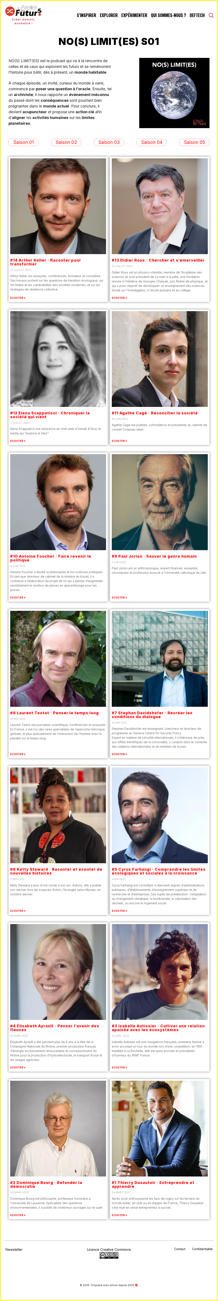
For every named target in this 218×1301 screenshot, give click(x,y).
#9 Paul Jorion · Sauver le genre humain (154, 556)
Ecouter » (18, 297)
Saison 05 (194, 142)
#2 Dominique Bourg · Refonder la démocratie (46, 1184)
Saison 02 (66, 142)
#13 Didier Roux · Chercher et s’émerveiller (158, 260)
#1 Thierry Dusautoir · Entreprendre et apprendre (153, 1184)
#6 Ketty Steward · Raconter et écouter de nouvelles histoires (56, 871)
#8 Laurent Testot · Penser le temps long (54, 713)
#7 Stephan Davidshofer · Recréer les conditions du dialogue (152, 715)
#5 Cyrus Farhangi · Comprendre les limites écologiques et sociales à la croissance (159, 871)
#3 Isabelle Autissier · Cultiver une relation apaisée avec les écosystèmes (158, 1028)
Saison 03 (109, 142)
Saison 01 (23, 142)
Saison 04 (151, 142)
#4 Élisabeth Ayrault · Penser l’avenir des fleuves (54, 1028)
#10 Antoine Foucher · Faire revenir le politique (50, 558)
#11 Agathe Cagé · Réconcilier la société (155, 413)
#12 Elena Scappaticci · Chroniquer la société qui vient (50, 415)
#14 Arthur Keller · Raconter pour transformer (45, 262)
